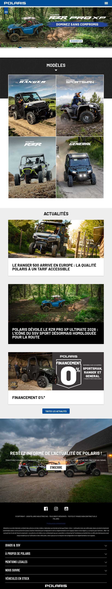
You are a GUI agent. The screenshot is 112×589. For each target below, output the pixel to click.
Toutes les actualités (56, 411)
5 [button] (84, 47)
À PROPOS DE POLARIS (17, 553)
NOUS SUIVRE (12, 570)
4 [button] (65, 47)
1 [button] (8, 47)
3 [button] (46, 47)
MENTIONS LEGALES (16, 562)
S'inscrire (56, 467)
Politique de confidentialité (56, 523)
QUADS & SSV (12, 545)
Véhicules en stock (17, 578)
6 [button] (103, 47)
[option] (56, 27)
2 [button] (27, 47)
